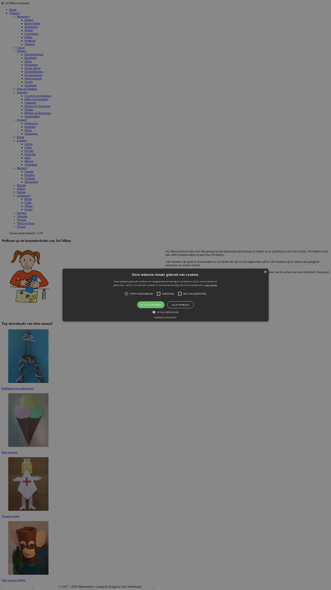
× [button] (265, 271)
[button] (165, 295)
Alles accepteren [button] (150, 304)
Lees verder (210, 285)
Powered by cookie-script (165, 317)
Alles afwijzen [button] (180, 304)
